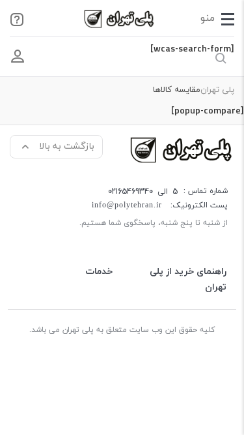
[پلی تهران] (182, 149)
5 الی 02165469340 (143, 191)
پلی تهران (217, 90)
